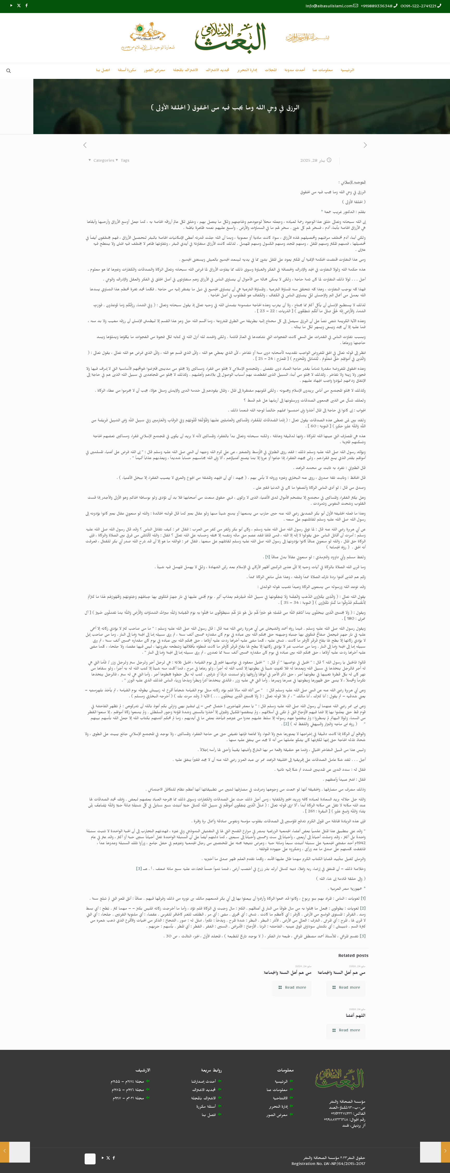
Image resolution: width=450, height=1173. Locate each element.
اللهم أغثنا (355, 1016)
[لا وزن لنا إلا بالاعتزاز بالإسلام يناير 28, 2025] (435, 1152)
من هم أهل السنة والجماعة (341, 973)
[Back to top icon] (90, 1158)
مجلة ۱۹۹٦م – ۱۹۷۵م (128, 1090)
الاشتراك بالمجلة (203, 1099)
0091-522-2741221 (418, 7)
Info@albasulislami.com (329, 7)
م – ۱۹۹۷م (120, 1099)
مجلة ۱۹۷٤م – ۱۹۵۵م (127, 1082)
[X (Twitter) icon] (19, 7)
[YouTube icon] (11, 7)
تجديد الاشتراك (204, 1090)
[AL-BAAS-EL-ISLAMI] (225, 38)
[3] (139, 869)
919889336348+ (376, 7)
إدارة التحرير (278, 1107)
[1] (267, 558)
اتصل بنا (209, 1115)
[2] (286, 725)
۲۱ (132, 1099)
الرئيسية (281, 1082)
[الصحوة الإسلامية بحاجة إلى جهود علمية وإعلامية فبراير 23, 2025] (15, 1152)
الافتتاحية (280, 1099)
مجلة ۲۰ (136, 1099)
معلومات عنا (277, 1090)
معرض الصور (277, 1115)
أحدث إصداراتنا (203, 1082)
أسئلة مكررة (206, 1107)
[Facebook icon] (26, 7)
